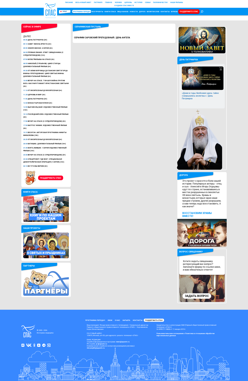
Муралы (174, 12)
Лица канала (122, 12)
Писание (69, 2)
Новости (134, 12)
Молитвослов (153, 12)
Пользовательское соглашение (169, 333)
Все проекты (97, 12)
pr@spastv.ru (101, 344)
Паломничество (160, 2)
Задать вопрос (197, 296)
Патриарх (98, 2)
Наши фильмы (176, 2)
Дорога (142, 12)
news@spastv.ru (123, 342)
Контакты (165, 12)
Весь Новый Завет (83, 2)
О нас (117, 320)
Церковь (128, 2)
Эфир (64, 11)
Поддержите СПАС (189, 11)
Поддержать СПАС (50, 178)
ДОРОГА (183, 175)
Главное (108, 2)
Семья (147, 2)
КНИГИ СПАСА (110, 12)
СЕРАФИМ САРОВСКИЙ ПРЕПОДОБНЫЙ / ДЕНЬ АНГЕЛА (102, 37)
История (138, 2)
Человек (118, 2)
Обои (110, 320)
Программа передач (82, 12)
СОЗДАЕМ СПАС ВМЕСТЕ (124, 5)
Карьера (126, 320)
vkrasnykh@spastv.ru (96, 348)
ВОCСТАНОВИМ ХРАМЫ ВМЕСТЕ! (197, 215)
